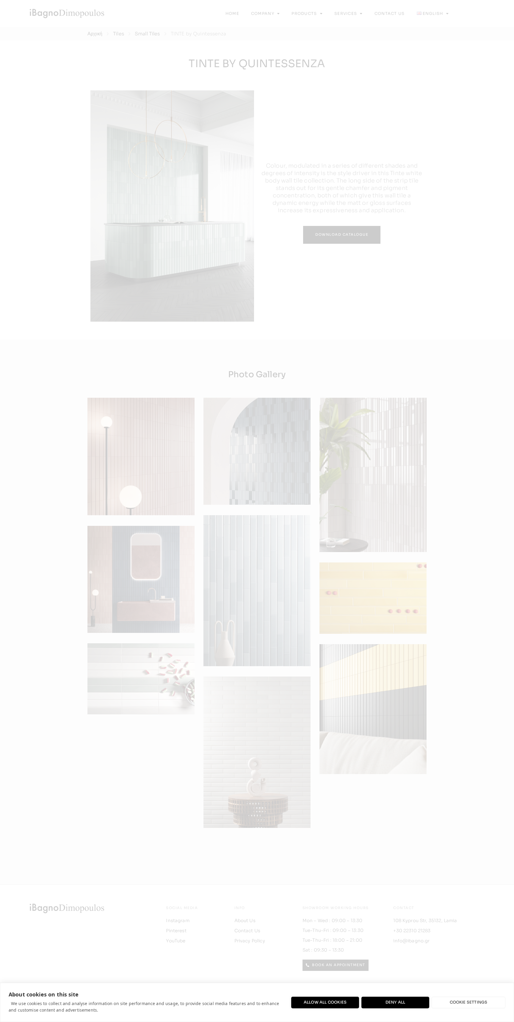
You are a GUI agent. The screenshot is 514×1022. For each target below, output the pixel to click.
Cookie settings (469, 1002)
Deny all (395, 1002)
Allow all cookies (325, 1002)
